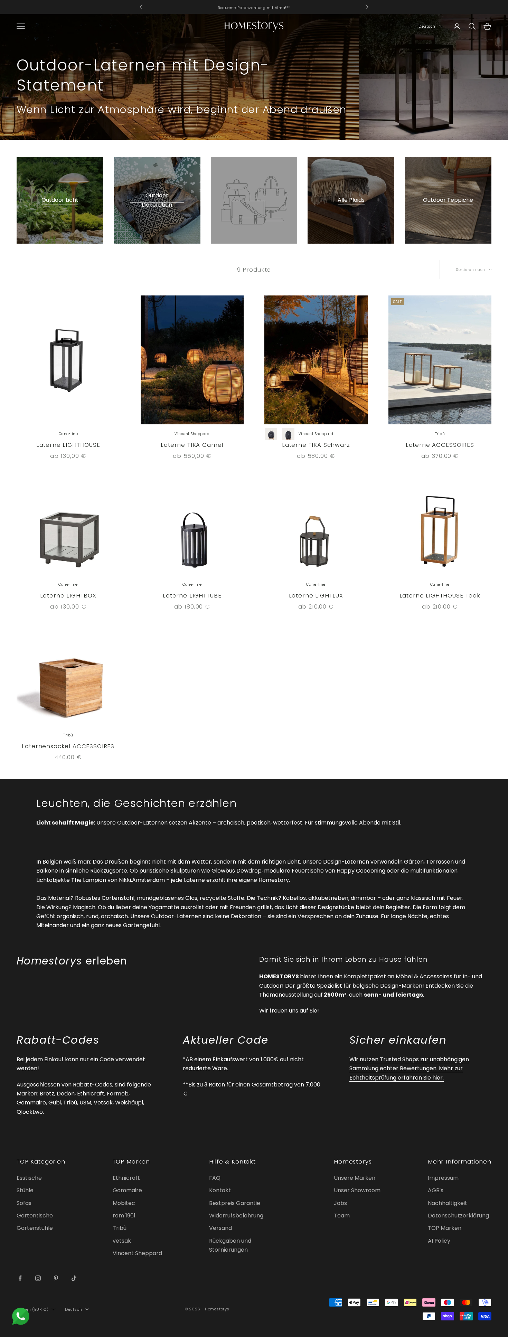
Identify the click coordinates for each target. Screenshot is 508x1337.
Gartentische (35, 1216)
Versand (220, 1228)
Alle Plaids (351, 200)
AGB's (435, 1190)
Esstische (29, 1178)
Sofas (24, 1203)
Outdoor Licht (59, 200)
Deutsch (426, 26)
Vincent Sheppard (137, 1253)
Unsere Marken (354, 1178)
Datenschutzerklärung (458, 1216)
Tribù (119, 1228)
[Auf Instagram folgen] (38, 1278)
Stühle (25, 1190)
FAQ (214, 1178)
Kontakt (220, 1190)
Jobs (340, 1203)
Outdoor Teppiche (448, 200)
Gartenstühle (35, 1228)
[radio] (271, 434)
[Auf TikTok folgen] (73, 1278)
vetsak (122, 1241)
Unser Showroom (357, 1190)
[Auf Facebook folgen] (20, 1278)
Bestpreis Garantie (234, 1203)
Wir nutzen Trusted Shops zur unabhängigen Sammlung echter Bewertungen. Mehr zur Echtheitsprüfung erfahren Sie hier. (409, 1068)
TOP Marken (444, 1228)
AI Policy (439, 1241)
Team (342, 1216)
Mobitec (124, 1203)
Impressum (443, 1178)
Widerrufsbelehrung (236, 1216)
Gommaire (127, 1190)
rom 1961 (124, 1216)
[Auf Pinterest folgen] (56, 1278)
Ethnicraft (126, 1178)
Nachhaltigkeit (447, 1203)
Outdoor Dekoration (157, 199)
